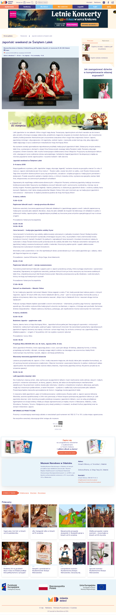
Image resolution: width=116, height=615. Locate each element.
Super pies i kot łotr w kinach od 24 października (15, 532)
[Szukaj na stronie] (30, 2)
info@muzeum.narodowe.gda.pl (87, 480)
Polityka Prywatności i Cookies (65, 608)
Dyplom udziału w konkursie (99, 58)
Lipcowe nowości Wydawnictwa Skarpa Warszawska (97, 571)
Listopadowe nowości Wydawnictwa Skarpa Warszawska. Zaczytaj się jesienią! (70, 572)
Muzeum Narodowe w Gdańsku (56, 463)
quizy (109, 7)
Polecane (90, 41)
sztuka (34, 493)
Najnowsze (105, 41)
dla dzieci (44, 7)
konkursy (27, 7)
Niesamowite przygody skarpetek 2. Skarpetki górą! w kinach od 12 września (72, 533)
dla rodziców (63, 7)
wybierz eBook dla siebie (67, 453)
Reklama (97, 2)
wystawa (42, 493)
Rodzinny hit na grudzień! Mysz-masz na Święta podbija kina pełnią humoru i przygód (15, 571)
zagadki (80, 7)
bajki (95, 7)
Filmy (5, 528)
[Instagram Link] (103, 2)
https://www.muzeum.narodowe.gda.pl (89, 482)
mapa (7, 50)
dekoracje (25, 493)
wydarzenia (9, 7)
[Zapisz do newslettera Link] (112, 2)
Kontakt (89, 2)
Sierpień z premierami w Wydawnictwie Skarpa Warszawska (41, 571)
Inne (33, 566)
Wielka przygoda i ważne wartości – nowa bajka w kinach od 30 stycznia (98, 533)
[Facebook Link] (108, 2)
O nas (41, 608)
